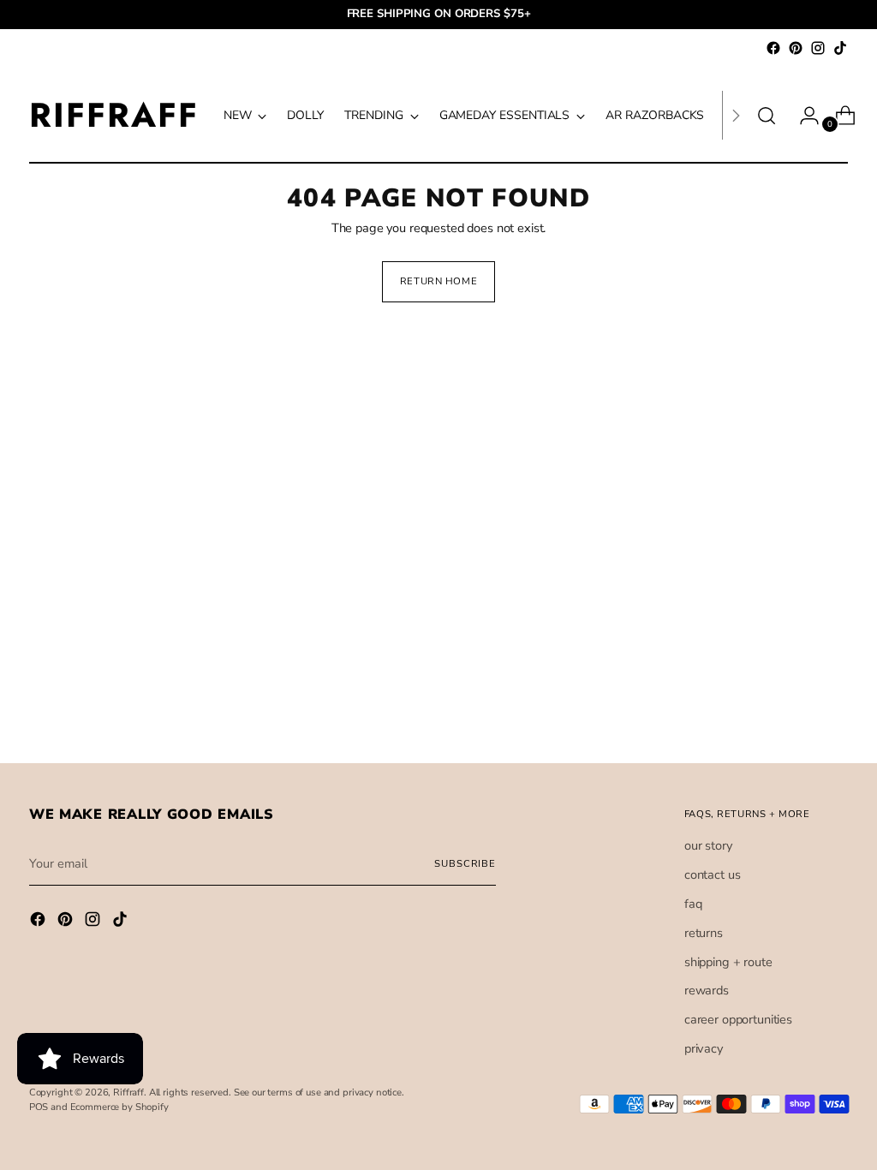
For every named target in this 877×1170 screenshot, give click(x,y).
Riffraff (128, 1092)
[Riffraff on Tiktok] (840, 48)
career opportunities (738, 1019)
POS (39, 1107)
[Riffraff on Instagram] (818, 48)
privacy (703, 1048)
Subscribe (465, 863)
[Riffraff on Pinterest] (795, 48)
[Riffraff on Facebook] (773, 48)
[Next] (736, 115)
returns (703, 932)
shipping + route (728, 961)
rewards (706, 990)
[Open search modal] (766, 115)
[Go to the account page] (802, 115)
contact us (712, 874)
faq (693, 903)
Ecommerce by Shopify (119, 1107)
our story (708, 845)
